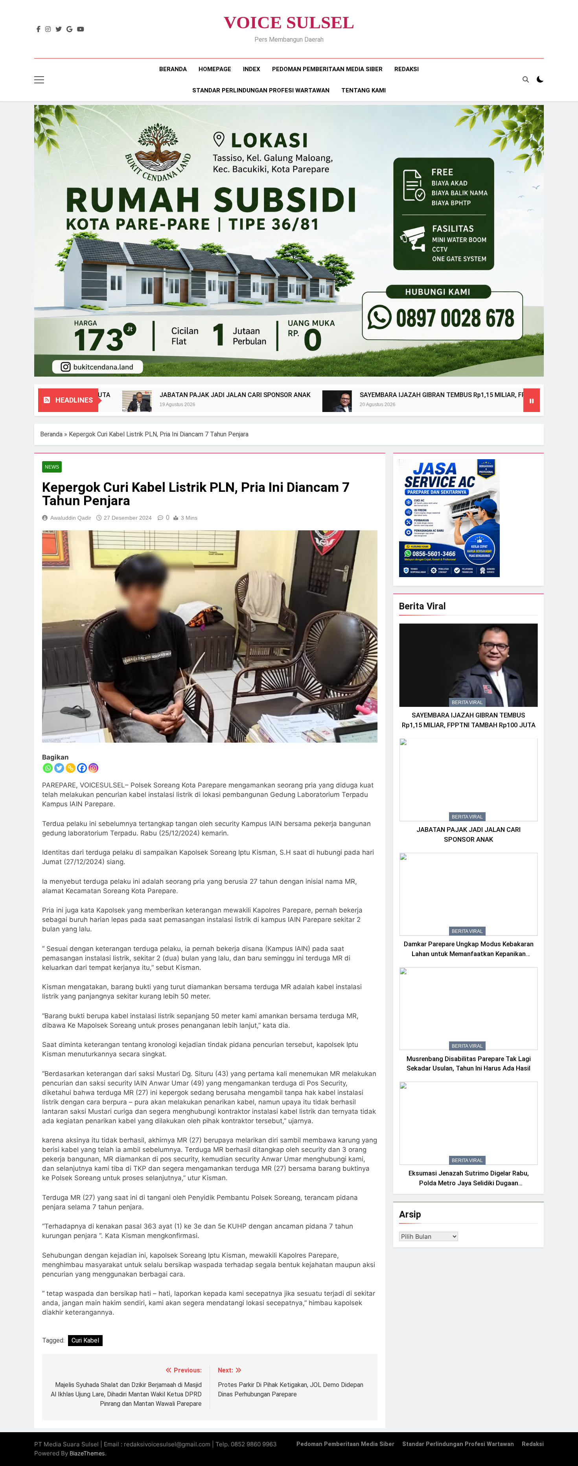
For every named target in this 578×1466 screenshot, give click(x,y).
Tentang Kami (363, 90)
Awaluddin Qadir (70, 518)
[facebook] (38, 29)
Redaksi (406, 69)
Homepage (215, 69)
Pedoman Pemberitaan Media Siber (327, 69)
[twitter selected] (58, 29)
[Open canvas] (39, 80)
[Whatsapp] (48, 768)
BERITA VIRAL (467, 702)
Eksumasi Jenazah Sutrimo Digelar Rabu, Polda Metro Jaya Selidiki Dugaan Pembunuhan (469, 1183)
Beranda (173, 69)
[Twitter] (59, 768)
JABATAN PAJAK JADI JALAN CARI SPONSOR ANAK (167, 395)
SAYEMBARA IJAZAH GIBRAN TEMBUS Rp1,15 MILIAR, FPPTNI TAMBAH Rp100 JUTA (415, 395)
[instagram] (48, 29)
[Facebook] (82, 768)
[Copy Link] (70, 768)
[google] (69, 29)
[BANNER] (289, 241)
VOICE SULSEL (289, 22)
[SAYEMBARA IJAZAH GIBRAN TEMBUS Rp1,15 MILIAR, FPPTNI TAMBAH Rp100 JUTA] (270, 405)
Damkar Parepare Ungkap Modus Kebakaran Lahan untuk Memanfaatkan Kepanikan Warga (469, 954)
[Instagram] (93, 768)
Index (251, 69)
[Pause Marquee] (531, 400)
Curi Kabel (85, 1340)
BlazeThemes (87, 1453)
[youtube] (81, 29)
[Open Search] (526, 79)
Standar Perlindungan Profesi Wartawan (260, 90)
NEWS (52, 467)
